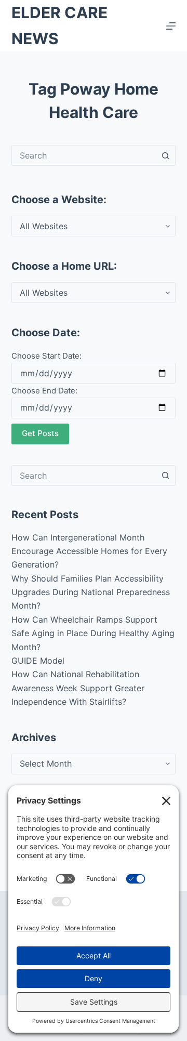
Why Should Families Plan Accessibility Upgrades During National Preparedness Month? (90, 592)
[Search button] (165, 155)
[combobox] (84, 155)
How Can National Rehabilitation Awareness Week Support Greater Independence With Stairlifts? (77, 688)
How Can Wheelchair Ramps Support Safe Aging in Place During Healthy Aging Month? (93, 633)
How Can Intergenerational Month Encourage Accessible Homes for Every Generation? (89, 551)
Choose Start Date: (46, 356)
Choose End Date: (44, 391)
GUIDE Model (37, 660)
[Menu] (171, 26)
